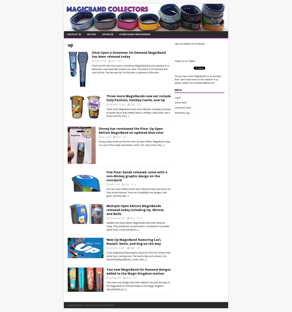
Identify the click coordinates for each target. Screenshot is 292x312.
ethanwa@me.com (205, 82)
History (91, 34)
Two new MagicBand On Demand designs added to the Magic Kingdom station (138, 271)
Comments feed (183, 107)
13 (141, 218)
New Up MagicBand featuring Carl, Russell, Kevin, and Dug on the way (133, 242)
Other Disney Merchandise (134, 34)
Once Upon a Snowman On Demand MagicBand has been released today (129, 55)
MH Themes (109, 305)
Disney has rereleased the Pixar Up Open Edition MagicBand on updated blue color (131, 131)
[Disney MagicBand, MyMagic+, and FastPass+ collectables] (146, 29)
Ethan (113, 60)
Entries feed (180, 102)
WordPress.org (182, 112)
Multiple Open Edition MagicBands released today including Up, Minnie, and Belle (135, 210)
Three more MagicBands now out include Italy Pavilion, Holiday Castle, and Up (138, 98)
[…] (127, 116)
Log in (178, 97)
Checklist (72, 34)
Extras (106, 34)
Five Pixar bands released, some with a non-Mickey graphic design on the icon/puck (136, 176)
